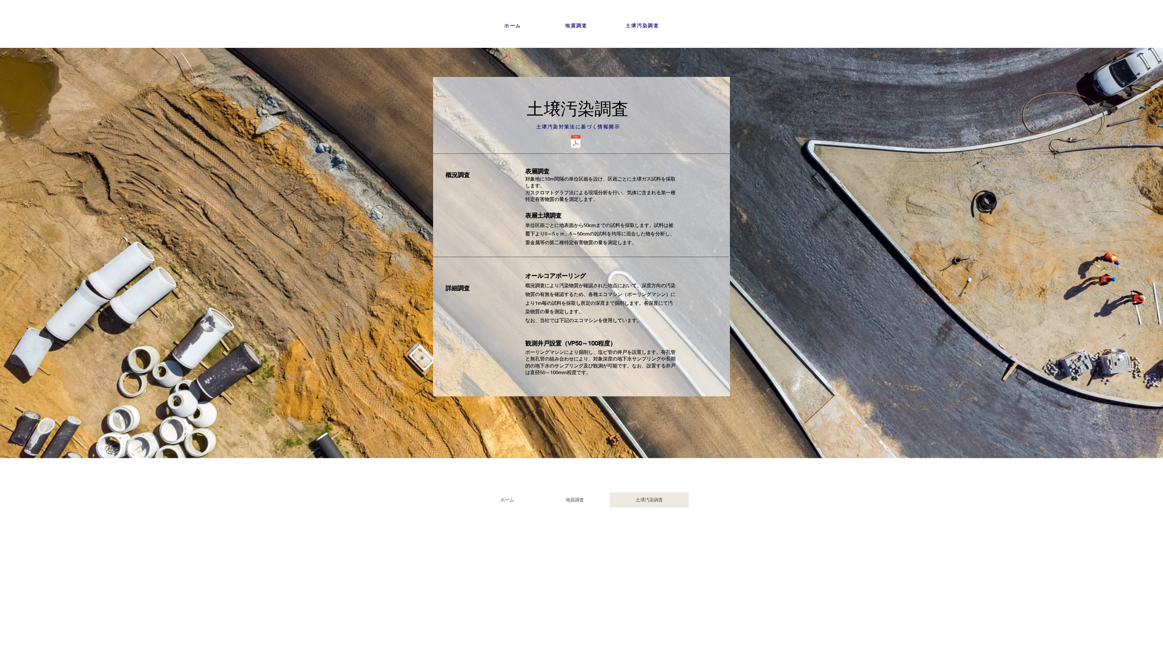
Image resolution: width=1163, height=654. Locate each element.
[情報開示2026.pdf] (575, 142)
